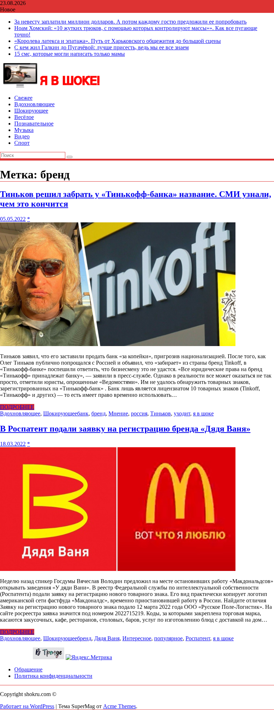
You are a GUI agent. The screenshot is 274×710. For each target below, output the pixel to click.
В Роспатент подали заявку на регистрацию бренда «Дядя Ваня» (125, 428)
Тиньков (160, 413)
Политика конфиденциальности (53, 676)
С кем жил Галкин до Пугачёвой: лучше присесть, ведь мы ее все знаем (101, 47)
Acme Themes (119, 706)
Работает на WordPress (27, 706)
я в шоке (203, 413)
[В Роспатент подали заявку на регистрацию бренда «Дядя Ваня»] (117, 569)
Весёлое (24, 117)
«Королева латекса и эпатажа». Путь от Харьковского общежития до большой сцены (117, 41)
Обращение (28, 669)
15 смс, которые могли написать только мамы (69, 54)
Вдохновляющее (34, 104)
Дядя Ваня (107, 638)
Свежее (23, 98)
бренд (98, 413)
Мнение (118, 413)
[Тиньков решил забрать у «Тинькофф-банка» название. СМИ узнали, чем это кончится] (117, 344)
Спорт (22, 143)
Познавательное (34, 123)
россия (139, 413)
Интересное (136, 638)
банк (82, 413)
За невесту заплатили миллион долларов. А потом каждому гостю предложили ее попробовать (130, 22)
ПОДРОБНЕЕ (17, 407)
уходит (182, 413)
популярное (168, 638)
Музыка (24, 130)
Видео (22, 136)
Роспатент (198, 638)
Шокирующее (31, 111)
